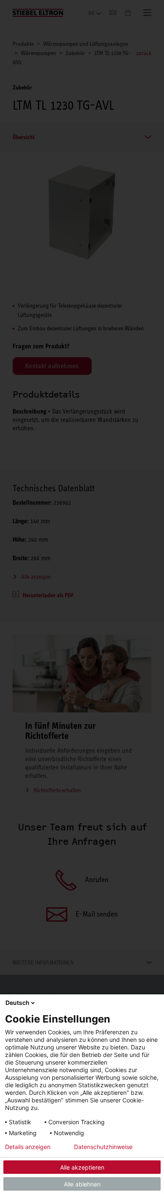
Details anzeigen (27, 1147)
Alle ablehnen (82, 1184)
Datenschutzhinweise (103, 1147)
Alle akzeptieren (82, 1167)
